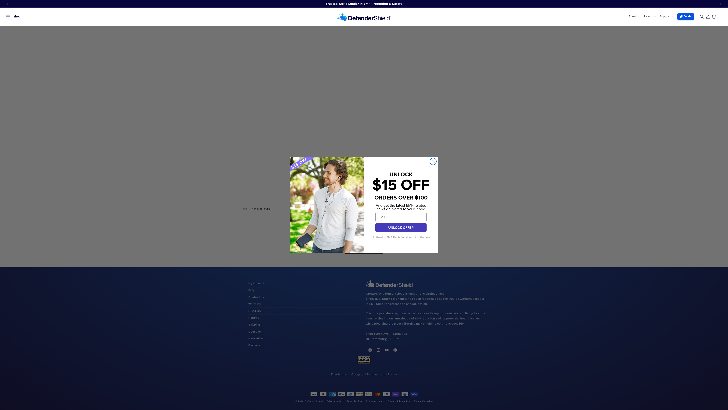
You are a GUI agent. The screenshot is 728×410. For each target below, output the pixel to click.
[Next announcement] (720, 3)
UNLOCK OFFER (401, 227)
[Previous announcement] (7, 3)
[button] (12, 17)
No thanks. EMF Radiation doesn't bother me (401, 237)
